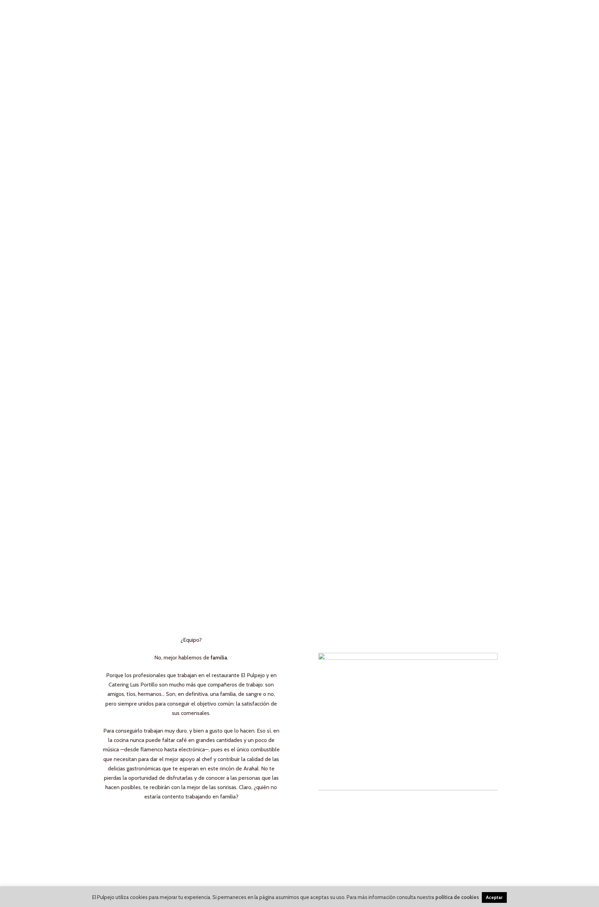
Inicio (176, 21)
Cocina (321, 21)
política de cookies (457, 897)
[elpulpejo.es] (123, 21)
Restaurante (224, 21)
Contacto (401, 21)
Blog (359, 21)
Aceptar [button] (494, 897)
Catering (277, 21)
